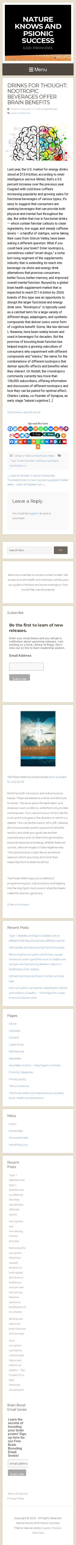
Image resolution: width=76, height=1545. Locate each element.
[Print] (55, 428)
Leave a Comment (20, 113)
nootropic (53, 460)
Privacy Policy (15, 1498)
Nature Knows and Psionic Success (38, 30)
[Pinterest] (25, 428)
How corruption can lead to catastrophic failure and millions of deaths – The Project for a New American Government (38, 992)
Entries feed (16, 1130)
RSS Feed (38, 1532)
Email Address (20, 655)
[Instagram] (60, 428)
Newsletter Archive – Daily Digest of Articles (35, 1065)
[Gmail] (11, 435)
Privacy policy (17, 1079)
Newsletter (15, 1058)
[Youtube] (16, 435)
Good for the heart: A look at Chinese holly (32, 475)
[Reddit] (20, 428)
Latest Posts (16, 1044)
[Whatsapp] (40, 428)
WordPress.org (18, 1144)
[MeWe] (30, 428)
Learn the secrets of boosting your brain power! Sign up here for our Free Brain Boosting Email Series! (17, 1437)
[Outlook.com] (27, 435)
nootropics (16, 465)
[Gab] (45, 428)
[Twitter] (15, 428)
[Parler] (66, 428)
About (12, 1023)
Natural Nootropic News (40, 455)
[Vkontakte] (50, 428)
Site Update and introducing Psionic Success (36, 947)
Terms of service (19, 1086)
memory (40, 460)
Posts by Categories (21, 1072)
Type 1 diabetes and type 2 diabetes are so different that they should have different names (17, 1194)
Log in (12, 1123)
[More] (63, 435)
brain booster (26, 460)
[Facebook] (10, 428)
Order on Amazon (18, 904)
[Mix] (35, 428)
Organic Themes (51, 1528)
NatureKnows (51, 109)
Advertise (14, 1030)
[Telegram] (22, 435)
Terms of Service (17, 1493)
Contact (14, 1037)
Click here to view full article (23, 412)
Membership (16, 1051)
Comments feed (18, 1137)
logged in (34, 513)
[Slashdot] (57, 435)
